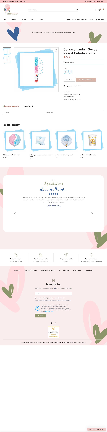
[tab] (11, 106)
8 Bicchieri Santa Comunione (88, 155)
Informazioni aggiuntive (11, 106)
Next (92, 213)
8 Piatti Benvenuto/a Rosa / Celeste (64, 155)
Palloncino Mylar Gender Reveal (11, 155)
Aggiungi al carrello (87, 79)
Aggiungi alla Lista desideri (73, 86)
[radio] (66, 72)
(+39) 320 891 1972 (67, 342)
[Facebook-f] (52, 323)
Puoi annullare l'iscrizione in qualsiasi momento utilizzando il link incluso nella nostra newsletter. (53, 301)
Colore (66, 68)
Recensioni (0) (28, 106)
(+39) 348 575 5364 (55, 342)
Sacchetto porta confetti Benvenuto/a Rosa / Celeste (40, 155)
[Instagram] (55, 323)
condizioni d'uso (49, 311)
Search (77, 9)
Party (39, 32)
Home (35, 32)
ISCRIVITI (40, 315)
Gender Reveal (70, 96)
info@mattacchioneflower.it (80, 342)
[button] (56, 51)
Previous (15, 213)
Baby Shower (45, 32)
